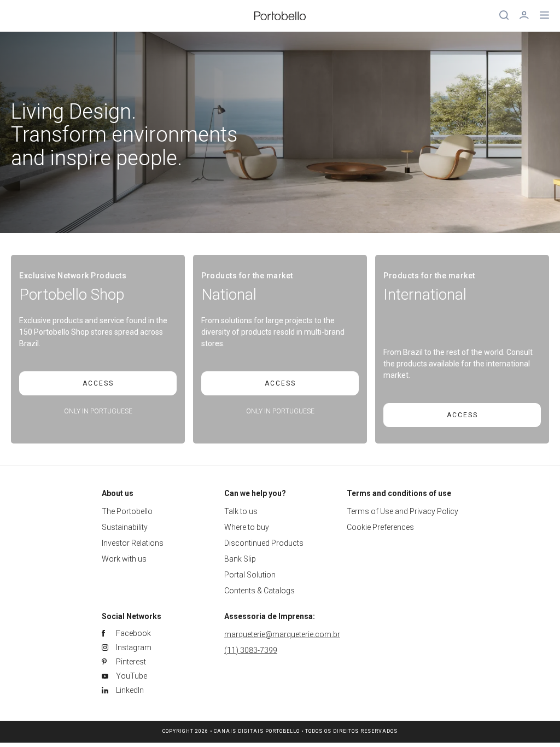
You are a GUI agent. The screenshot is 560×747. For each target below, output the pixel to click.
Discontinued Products (264, 543)
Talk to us (241, 511)
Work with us (124, 559)
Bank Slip (240, 559)
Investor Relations (133, 543)
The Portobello (127, 511)
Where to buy (246, 527)
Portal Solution (250, 574)
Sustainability (125, 527)
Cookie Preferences (380, 527)
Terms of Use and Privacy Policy (402, 511)
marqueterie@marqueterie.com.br (282, 634)
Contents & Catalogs (259, 590)
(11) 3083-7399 (250, 650)
